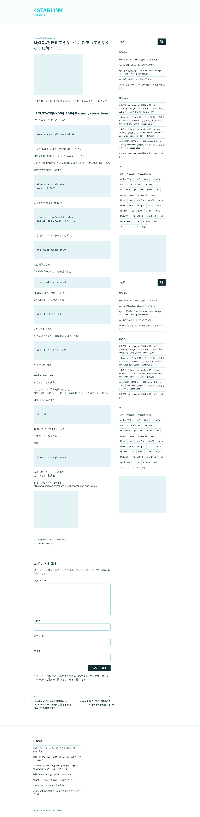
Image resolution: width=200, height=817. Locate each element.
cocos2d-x (125, 190)
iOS (157, 190)
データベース (43, 540)
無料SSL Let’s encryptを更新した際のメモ (138, 105)
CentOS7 (148, 184)
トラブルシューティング (57, 540)
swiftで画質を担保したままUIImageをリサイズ (140, 141)
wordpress (125, 221)
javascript (142, 195)
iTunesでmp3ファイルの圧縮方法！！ (50, 785)
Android (130, 174)
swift (140, 211)
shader (123, 211)
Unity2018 (138, 216)
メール (39, 635)
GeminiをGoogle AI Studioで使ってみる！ (138, 65)
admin (52, 38)
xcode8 (146, 221)
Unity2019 (151, 216)
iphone (123, 195)
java (132, 195)
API (138, 179)
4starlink (48, 10)
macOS (140, 200)
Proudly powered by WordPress (47, 810)
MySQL (49, 543)
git (135, 190)
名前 (37, 620)
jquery (153, 195)
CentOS (124, 184)
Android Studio (144, 174)
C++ (146, 179)
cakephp (156, 179)
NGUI (122, 205)
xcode (136, 221)
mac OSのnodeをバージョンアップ (135, 79)
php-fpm (140, 205)
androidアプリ (126, 179)
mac (131, 200)
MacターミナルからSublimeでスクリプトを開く (55, 780)
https (149, 190)
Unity (148, 211)
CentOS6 (42, 543)
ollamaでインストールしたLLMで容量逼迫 (138, 59)
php (131, 205)
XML (156, 221)
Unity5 (157, 211)
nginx (160, 200)
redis (150, 205)
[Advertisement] (58, 74)
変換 (144, 226)
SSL (132, 211)
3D (121, 174)
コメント (40, 580)
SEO (158, 205)
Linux (122, 200)
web (162, 216)
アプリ (123, 226)
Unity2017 (125, 216)
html (141, 190)
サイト (37, 651)
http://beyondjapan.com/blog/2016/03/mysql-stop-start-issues (65, 486)
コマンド (134, 226)
